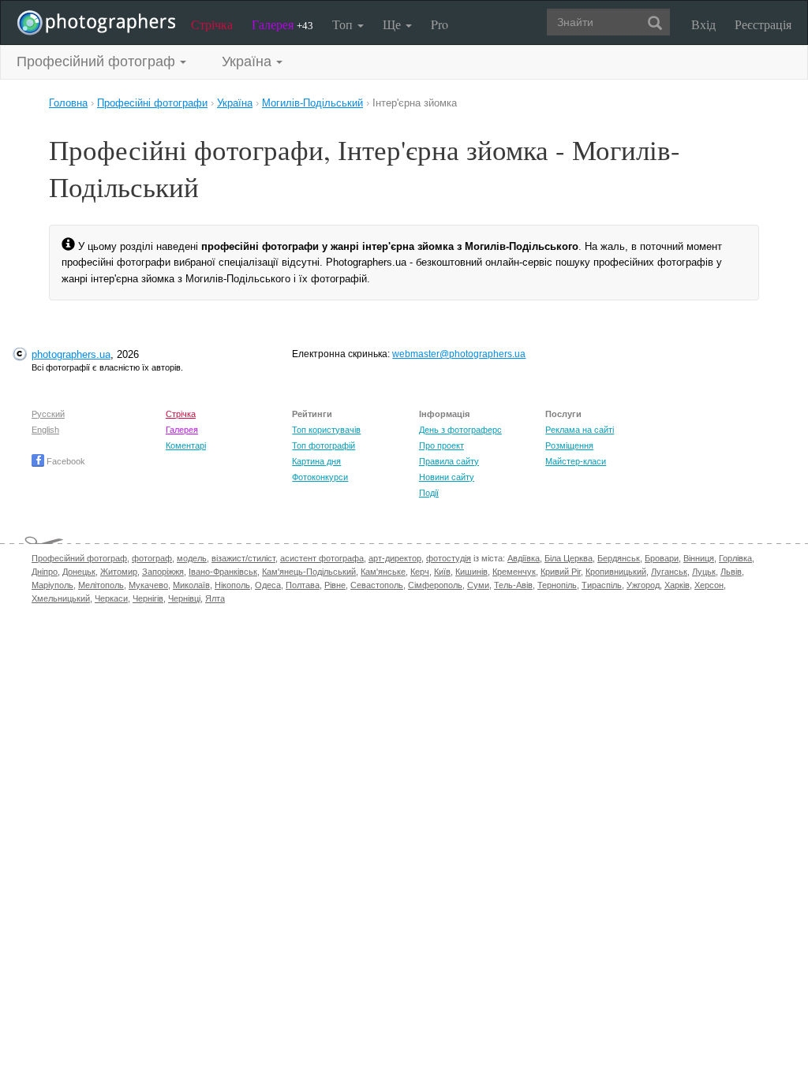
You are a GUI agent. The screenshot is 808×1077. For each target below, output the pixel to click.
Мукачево (148, 585)
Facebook (64, 461)
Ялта (215, 598)
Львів (731, 571)
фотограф (152, 558)
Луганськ (669, 571)
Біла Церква (568, 558)
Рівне (335, 585)
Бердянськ (618, 558)
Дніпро (45, 571)
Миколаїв (191, 585)
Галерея (282, 24)
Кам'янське (383, 571)
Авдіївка (523, 558)
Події (429, 493)
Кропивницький (615, 571)
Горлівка (735, 558)
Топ (344, 24)
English (45, 429)
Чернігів (148, 598)
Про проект (441, 445)
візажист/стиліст (243, 558)
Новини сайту (446, 477)
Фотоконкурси (320, 477)
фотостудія (448, 558)
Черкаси (111, 598)
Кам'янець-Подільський (309, 571)
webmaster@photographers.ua (459, 354)
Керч (419, 571)
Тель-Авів (513, 585)
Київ (442, 571)
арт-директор (394, 558)
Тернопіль (557, 585)
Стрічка (212, 24)
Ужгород (643, 585)
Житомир (118, 571)
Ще (393, 24)
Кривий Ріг (561, 571)
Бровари (662, 558)
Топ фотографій (323, 445)
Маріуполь (52, 585)
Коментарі (186, 445)
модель (192, 558)
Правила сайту (449, 461)
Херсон (709, 585)
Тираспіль (602, 585)
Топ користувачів (326, 429)
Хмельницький (61, 598)
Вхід (703, 24)
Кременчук (514, 571)
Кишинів (471, 571)
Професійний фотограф (79, 558)
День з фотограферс (460, 429)
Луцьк (704, 571)
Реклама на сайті (579, 429)
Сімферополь (435, 585)
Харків (677, 585)
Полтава (303, 585)
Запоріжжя (163, 571)
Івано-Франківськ (223, 571)
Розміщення (569, 445)
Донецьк (78, 571)
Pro (439, 24)
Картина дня (316, 461)
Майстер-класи (575, 461)
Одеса (268, 585)
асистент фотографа (322, 558)
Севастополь (376, 585)
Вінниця (698, 558)
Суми (478, 585)
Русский (48, 414)
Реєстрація (763, 24)
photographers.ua (71, 354)
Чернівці (184, 598)
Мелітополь (101, 585)
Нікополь (232, 585)
